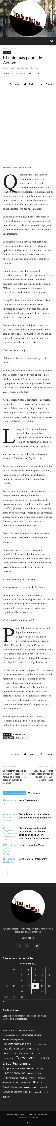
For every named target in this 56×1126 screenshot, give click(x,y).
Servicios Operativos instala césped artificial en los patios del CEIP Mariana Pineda (41, 775)
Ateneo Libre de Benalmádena (21, 1030)
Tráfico (45, 1092)
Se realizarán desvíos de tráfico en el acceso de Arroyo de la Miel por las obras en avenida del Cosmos (14, 777)
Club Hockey (8, 1059)
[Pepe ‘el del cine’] (10, 804)
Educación (25, 1063)
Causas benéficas (9, 1053)
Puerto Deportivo (12, 1087)
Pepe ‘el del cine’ (28, 800)
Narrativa (14, 48)
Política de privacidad (16, 1114)
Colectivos (25, 1057)
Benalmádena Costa (31, 1035)
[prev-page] (4, 873)
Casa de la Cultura (14, 1048)
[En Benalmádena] (28, 18)
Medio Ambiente (10, 1078)
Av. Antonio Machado (11, 1035)
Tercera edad (35, 1092)
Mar (40, 1073)
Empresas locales (14, 1068)
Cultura (43, 1058)
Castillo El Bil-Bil (33, 1049)
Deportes (10, 1063)
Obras (32, 1077)
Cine (38, 1053)
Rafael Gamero (19, 734)
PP (33, 1082)
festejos (40, 1068)
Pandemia (42, 1078)
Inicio (5, 48)
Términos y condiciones (28, 1117)
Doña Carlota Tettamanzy (33, 858)
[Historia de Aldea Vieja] (10, 849)
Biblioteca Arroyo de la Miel (17, 1043)
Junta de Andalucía (14, 1073)
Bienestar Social (39, 1044)
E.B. (7, 73)
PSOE (39, 1082)
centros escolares (26, 1053)
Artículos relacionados (15, 793)
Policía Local (25, 1083)
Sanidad (43, 1087)
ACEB (5, 1030)
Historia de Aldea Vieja (31, 845)
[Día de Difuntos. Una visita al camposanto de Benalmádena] (10, 818)
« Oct (5, 1001)
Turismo (7, 1096)
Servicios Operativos (15, 1091)
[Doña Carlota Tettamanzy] (10, 862)
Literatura (31, 1073)
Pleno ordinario (11, 1082)
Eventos (31, 1068)
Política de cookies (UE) (37, 1114)
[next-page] (9, 873)
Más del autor (34, 793)
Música (23, 1077)
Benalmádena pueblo (13, 1039)
